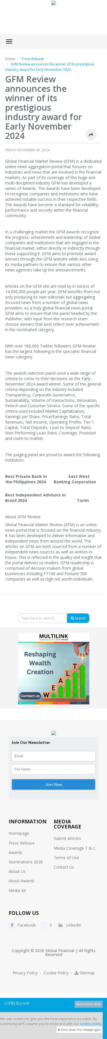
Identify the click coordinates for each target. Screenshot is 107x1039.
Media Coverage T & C (75, 848)
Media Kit (17, 890)
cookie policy (90, 1023)
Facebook (26, 925)
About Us (17, 871)
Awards (15, 852)
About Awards (22, 880)
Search (80, 618)
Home (10, 58)
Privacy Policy (25, 973)
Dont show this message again (80, 1030)
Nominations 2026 (26, 862)
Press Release (22, 843)
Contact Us (64, 867)
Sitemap (86, 973)
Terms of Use (66, 857)
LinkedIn (73, 925)
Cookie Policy (56, 973)
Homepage (19, 833)
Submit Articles (67, 838)
